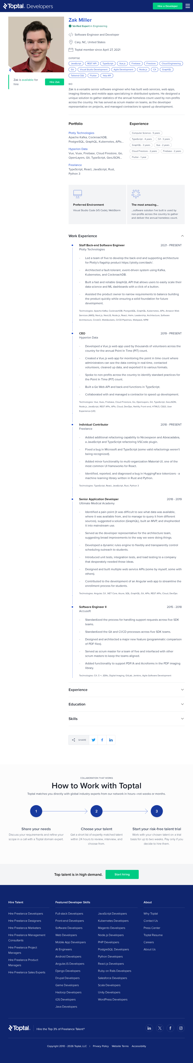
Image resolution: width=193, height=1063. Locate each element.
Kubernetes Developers (113, 921)
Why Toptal (151, 913)
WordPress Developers (112, 999)
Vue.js (122, 63)
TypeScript (108, 63)
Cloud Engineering (171, 63)
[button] (127, 235)
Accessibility (139, 1046)
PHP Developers (108, 942)
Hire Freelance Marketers (24, 928)
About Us (149, 949)
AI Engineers (63, 949)
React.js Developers (111, 963)
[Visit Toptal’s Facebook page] (170, 1028)
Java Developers (66, 1006)
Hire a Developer (168, 6)
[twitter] (93, 740)
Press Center (152, 928)
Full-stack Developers (69, 913)
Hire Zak (55, 82)
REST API (91, 63)
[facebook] (102, 740)
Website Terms (120, 1046)
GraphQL (166, 69)
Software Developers (68, 928)
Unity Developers (109, 992)
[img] (88, 26)
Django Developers (67, 971)
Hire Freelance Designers (24, 921)
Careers (149, 942)
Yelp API (107, 75)
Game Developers (67, 985)
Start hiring (122, 874)
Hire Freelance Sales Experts (26, 972)
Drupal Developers (67, 978)
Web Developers (66, 935)
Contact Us (151, 921)
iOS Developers (65, 999)
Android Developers (68, 956)
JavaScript (76, 63)
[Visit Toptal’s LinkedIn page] (149, 1028)
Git (72, 69)
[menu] (187, 6)
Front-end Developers (69, 921)
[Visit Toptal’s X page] (160, 1028)
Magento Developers (111, 928)
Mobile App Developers (70, 942)
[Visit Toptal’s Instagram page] (181, 1028)
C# (154, 69)
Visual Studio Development (94, 69)
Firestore (151, 63)
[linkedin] (110, 740)
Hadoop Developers (68, 992)
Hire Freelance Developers (25, 913)
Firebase (136, 63)
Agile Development (123, 69)
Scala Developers (109, 985)
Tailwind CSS (77, 75)
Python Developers (110, 956)
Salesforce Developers (112, 978)
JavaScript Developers (112, 913)
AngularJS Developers (69, 963)
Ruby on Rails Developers (114, 971)
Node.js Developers (111, 935)
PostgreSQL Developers (113, 949)
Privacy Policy (101, 1046)
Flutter (93, 75)
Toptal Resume (153, 935)
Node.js (143, 69)
